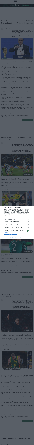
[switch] (28, 221)
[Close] (32, 207)
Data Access (17, 237)
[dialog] (17, 222)
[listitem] (17, 219)
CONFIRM (10, 234)
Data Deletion (12, 237)
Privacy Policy (22, 237)
